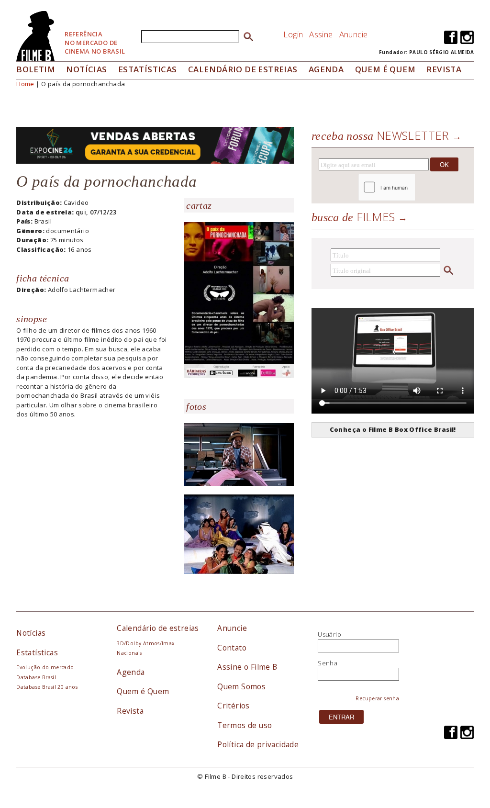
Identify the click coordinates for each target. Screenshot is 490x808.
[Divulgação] (239, 299)
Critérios (233, 705)
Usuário (329, 634)
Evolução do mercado (45, 667)
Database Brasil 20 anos (47, 687)
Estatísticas (147, 69)
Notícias (86, 69)
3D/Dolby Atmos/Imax (145, 643)
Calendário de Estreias (243, 69)
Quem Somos (241, 686)
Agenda (326, 69)
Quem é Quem (143, 691)
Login (293, 34)
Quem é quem (385, 69)
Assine (321, 34)
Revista (443, 69)
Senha (327, 663)
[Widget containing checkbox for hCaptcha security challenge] (412, 187)
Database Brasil (36, 677)
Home (25, 83)
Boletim (35, 69)
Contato (231, 647)
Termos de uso (244, 725)
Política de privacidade (258, 744)
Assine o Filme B (247, 667)
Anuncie (353, 34)
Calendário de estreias (158, 628)
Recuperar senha (377, 698)
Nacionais (129, 653)
